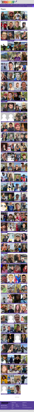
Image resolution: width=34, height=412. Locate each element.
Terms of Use (17, 406)
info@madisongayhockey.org (28, 407)
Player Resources (21, 4)
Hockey (26, 4)
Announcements (3, 4)
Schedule (8, 4)
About (12, 4)
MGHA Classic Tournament (17, 6)
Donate (16, 4)
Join (14, 4)
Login (23, 6)
